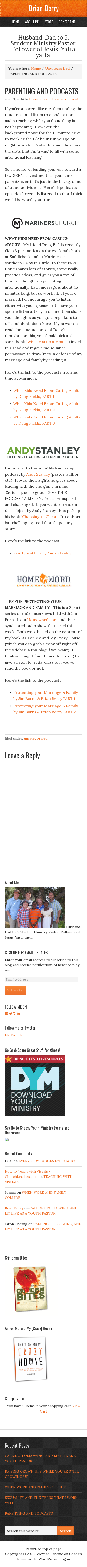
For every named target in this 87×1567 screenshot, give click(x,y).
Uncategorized (35, 738)
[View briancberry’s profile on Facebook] (7, 1014)
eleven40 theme (50, 1554)
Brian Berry (44, 7)
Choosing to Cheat (39, 516)
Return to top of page (43, 1549)
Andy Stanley (38, 474)
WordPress (48, 1559)
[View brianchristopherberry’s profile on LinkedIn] (18, 1014)
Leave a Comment (65, 99)
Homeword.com (42, 619)
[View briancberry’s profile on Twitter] (11, 1014)
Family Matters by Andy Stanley (42, 553)
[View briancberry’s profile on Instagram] (14, 1014)
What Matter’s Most (46, 341)
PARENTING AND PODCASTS (29, 1513)
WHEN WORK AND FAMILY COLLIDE (35, 1487)
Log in (64, 1559)
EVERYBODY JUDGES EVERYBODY (47, 1161)
